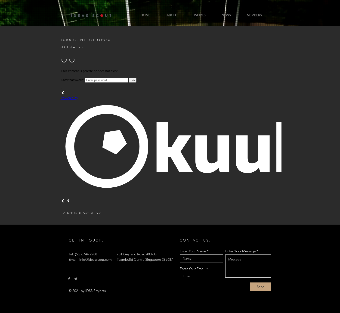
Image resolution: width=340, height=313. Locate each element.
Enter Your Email (192, 268)
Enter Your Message (240, 251)
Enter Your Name (193, 251)
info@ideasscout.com (95, 259)
